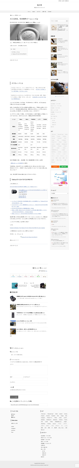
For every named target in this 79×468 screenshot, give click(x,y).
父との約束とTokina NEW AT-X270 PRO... (59, 207)
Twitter (64, 147)
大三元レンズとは (15, 52)
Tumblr (58, 147)
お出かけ (65, 151)
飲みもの (53, 162)
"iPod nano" (54, 134)
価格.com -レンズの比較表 (17, 163)
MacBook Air (64, 144)
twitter (12, 426)
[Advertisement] (29, 69)
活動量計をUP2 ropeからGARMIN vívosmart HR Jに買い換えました (31, 296)
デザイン (53, 155)
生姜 (65, 159)
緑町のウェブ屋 (14, 423)
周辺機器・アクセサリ (56, 112)
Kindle (65, 142)
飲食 (54, 124)
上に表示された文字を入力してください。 (18, 389)
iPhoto (60, 142)
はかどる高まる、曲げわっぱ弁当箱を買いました (27, 329)
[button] (52, 87)
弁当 (60, 157)
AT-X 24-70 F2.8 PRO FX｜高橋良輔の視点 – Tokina (23, 208)
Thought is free (46, 465)
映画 (63, 157)
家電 (56, 157)
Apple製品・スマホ (55, 103)
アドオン (53, 153)
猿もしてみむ (59, 159)
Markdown (54, 145)
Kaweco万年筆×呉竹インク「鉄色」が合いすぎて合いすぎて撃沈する (62, 49)
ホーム (12, 15)
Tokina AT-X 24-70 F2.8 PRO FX (18, 54)
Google (53, 140)
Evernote (53, 138)
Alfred (66, 134)
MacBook (58, 144)
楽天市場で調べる (22, 197)
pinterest (13, 430)
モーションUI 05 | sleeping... (58, 240)
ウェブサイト (12, 382)
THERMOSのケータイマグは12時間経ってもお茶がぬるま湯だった (31, 312)
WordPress (54, 151)
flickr (65, 138)
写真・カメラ (18, 15)
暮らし (53, 118)
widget (63, 149)
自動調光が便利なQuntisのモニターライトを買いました (28, 304)
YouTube (59, 151)
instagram (13, 428)
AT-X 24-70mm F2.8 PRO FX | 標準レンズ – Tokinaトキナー (23, 186)
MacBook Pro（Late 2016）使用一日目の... (59, 226)
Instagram (64, 140)
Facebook (59, 138)
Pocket (65, 145)
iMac (58, 140)
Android (53, 136)
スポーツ (64, 153)
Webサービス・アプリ (56, 105)
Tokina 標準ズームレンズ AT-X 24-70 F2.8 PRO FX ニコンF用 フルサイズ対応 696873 (33, 190)
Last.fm (53, 144)
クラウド (59, 153)
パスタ (57, 155)
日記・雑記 (54, 116)
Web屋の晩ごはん (55, 149)
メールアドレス (26, 376)
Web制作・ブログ (55, 107)
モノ (35, 22)
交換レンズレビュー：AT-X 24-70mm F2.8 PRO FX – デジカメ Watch (26, 213)
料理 (54, 122)
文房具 (53, 114)
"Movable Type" (61, 134)
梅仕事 (53, 159)
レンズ (38, 22)
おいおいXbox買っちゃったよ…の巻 (24, 321)
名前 (11, 376)
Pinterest (59, 145)
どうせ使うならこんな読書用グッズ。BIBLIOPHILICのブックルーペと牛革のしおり (62, 41)
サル (46, 270)
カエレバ (25, 192)
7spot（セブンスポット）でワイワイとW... (59, 236)
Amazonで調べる (22, 196)
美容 (52, 126)
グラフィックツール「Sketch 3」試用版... (59, 246)
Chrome (58, 136)
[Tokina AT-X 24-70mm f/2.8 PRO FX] (29, 237)
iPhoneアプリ (54, 142)
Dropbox (64, 136)
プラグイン (62, 155)
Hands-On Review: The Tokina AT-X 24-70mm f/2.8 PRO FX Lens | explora (27, 227)
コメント (11, 364)
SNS (52, 147)
